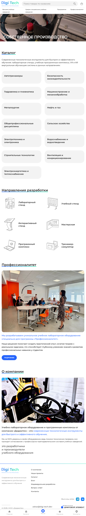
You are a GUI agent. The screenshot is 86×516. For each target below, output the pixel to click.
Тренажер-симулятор (67, 245)
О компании (36, 470)
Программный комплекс (26, 245)
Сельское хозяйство (58, 123)
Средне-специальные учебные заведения (35, 11)
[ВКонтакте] (82, 499)
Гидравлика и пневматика (19, 91)
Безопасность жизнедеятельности (58, 77)
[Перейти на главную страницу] (10, 3)
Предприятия (61, 9)
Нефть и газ (54, 107)
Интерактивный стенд (27, 224)
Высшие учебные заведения (8, 11)
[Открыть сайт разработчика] (72, 506)
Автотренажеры (13, 76)
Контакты (35, 491)
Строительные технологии (19, 155)
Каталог (34, 477)
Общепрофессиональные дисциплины (18, 125)
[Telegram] (77, 499)
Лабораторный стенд (26, 203)
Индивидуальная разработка (43, 484)
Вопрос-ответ (36, 488)
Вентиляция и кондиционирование (59, 156)
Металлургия (11, 107)
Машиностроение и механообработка (58, 93)
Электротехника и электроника (14, 141)
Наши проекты (37, 473)
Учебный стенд (70, 203)
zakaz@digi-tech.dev (42, 507)
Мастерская (68, 224)
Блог (33, 481)
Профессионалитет (76, 9)
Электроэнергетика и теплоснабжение (16, 172)
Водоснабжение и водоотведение (57, 141)
